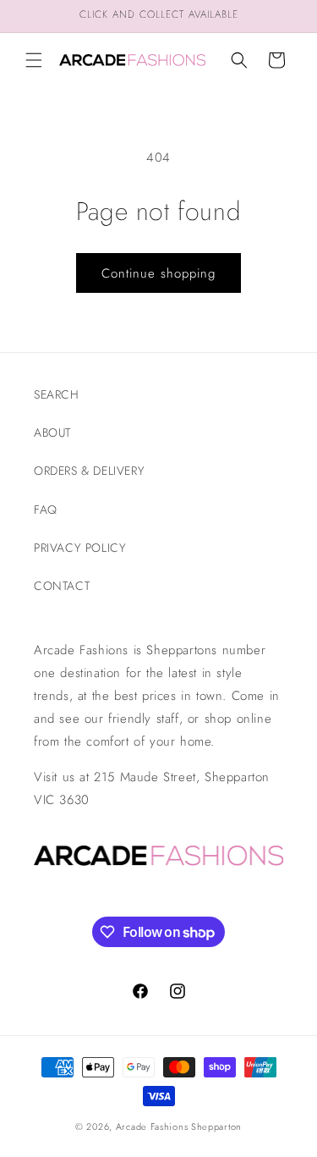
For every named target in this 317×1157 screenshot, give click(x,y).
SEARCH (56, 394)
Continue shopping (158, 273)
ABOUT (52, 432)
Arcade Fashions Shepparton (179, 1126)
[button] (33, 60)
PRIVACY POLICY (80, 547)
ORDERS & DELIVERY (89, 470)
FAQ (45, 509)
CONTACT (62, 585)
